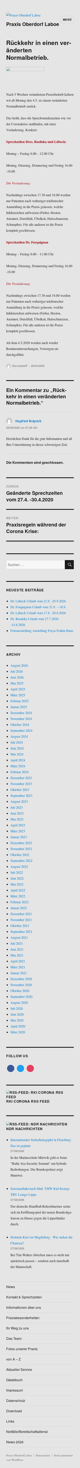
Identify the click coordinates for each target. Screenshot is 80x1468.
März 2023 (17, 831)
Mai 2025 (16, 683)
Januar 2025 (18, 707)
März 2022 (17, 896)
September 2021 (21, 931)
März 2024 (17, 766)
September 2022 (21, 860)
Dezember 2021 (21, 914)
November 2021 (21, 919)
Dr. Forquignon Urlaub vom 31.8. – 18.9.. (38, 607)
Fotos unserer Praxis (22, 1348)
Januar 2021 (18, 973)
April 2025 (17, 689)
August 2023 (19, 801)
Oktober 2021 (19, 925)
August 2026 (19, 665)
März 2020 (17, 1032)
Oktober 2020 (19, 990)
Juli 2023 (16, 807)
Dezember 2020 (21, 979)
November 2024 (21, 718)
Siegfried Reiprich (28, 420)
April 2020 (17, 1026)
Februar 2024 (19, 772)
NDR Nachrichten (24, 1128)
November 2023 (21, 783)
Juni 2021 (17, 949)
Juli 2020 (16, 1008)
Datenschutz (15, 1400)
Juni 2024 (17, 748)
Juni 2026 (17, 677)
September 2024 (21, 730)
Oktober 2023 (19, 789)
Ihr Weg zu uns (17, 1328)
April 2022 (17, 890)
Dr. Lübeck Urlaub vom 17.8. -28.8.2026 (38, 613)
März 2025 (17, 695)
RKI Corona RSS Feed (28, 1101)
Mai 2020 (16, 1020)
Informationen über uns (23, 1307)
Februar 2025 (19, 701)
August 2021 (19, 937)
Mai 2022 (16, 884)
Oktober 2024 (19, 724)
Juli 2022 (16, 872)
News (10, 1286)
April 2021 (17, 961)
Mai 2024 (16, 754)
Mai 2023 (16, 819)
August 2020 (19, 1002)
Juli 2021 (16, 943)
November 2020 (21, 984)
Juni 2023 (17, 813)
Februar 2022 (19, 902)
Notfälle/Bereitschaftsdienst (27, 1431)
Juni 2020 (17, 1014)
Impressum (14, 1390)
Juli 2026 (16, 671)
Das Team (14, 1338)
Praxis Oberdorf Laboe (32, 23)
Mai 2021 (16, 955)
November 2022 (21, 848)
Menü (67, 20)
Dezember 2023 (21, 777)
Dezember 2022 (21, 843)
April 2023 (17, 825)
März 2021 (17, 967)
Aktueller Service (19, 1369)
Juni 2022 (17, 878)
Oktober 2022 (19, 854)
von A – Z (13, 1359)
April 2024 (17, 760)
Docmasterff (19, 366)
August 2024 (19, 736)
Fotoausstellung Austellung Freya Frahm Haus (41, 630)
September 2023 (21, 795)
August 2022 (19, 866)
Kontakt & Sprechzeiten (24, 1297)
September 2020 (21, 996)
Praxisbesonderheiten (22, 1317)
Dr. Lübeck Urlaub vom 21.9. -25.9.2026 (38, 601)
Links (10, 1421)
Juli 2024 (16, 742)
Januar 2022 (18, 908)
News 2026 (14, 1441)
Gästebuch (14, 1379)
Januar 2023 (18, 837)
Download (14, 1410)
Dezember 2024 (21, 712)
